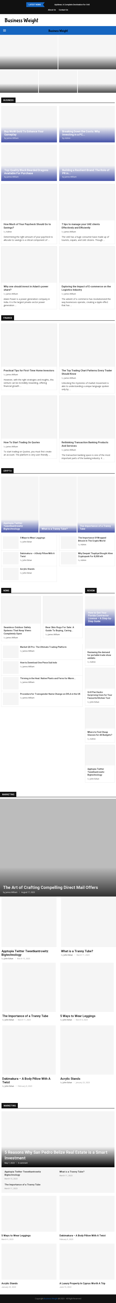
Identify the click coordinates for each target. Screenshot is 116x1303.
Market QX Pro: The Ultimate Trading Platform (43, 647)
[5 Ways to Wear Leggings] (11, 542)
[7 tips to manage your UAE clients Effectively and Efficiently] (87, 202)
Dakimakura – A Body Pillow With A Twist (83, 1235)
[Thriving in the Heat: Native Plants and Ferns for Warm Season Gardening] (11, 683)
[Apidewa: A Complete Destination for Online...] (29, 52)
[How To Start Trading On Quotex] (29, 417)
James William (13, 138)
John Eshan (27, 541)
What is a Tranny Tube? (55, 528)
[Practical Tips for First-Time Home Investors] (29, 345)
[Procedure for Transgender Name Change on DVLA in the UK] (11, 699)
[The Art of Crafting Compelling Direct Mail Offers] (58, 848)
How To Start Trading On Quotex (22, 442)
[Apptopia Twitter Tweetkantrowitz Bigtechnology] (20, 505)
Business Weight (51, 1298)
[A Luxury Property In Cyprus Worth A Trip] (87, 1266)
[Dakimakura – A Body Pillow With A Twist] (11, 558)
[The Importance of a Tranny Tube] (96, 505)
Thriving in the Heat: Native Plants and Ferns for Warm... (48, 678)
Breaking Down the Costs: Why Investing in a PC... (81, 133)
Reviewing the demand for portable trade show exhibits (99, 655)
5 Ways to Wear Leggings (32, 538)
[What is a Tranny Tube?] (58, 505)
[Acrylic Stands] (11, 574)
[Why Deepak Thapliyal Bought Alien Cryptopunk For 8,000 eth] (69, 558)
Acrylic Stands (27, 569)
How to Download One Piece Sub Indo (38, 662)
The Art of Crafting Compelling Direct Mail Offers (50, 887)
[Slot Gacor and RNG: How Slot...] (87, 52)
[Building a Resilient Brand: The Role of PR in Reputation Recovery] (87, 163)
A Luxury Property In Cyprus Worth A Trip (82, 1283)
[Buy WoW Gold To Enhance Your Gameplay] (29, 124)
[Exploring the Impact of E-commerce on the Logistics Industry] (87, 264)
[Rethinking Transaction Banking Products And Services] (87, 417)
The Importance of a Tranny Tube (25, 1016)
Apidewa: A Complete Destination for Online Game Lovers (79, 5)
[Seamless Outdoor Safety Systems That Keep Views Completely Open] (21, 610)
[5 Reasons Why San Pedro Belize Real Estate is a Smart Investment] (58, 1139)
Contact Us (63, 10)
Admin (67, 138)
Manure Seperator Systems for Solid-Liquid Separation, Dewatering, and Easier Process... (58, 84)
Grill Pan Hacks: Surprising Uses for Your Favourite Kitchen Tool (99, 695)
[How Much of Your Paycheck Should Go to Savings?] (29, 202)
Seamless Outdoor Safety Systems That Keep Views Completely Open (19, 85)
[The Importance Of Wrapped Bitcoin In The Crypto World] (69, 542)
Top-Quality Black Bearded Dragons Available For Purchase (26, 172)
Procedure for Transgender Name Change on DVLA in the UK (50, 694)
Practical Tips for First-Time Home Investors (29, 370)
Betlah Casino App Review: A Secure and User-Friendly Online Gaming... (96, 85)
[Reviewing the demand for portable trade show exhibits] (100, 638)
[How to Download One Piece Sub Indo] (11, 667)
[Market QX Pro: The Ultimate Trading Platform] (11, 652)
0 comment (23, 1163)
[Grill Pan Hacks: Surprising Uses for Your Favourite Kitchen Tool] (100, 678)
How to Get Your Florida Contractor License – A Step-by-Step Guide (100, 617)
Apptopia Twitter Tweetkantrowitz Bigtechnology (13, 526)
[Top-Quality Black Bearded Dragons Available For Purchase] (29, 163)
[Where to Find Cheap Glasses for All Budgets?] (100, 718)
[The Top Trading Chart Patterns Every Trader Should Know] (87, 345)
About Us (52, 10)
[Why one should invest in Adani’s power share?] (29, 264)
